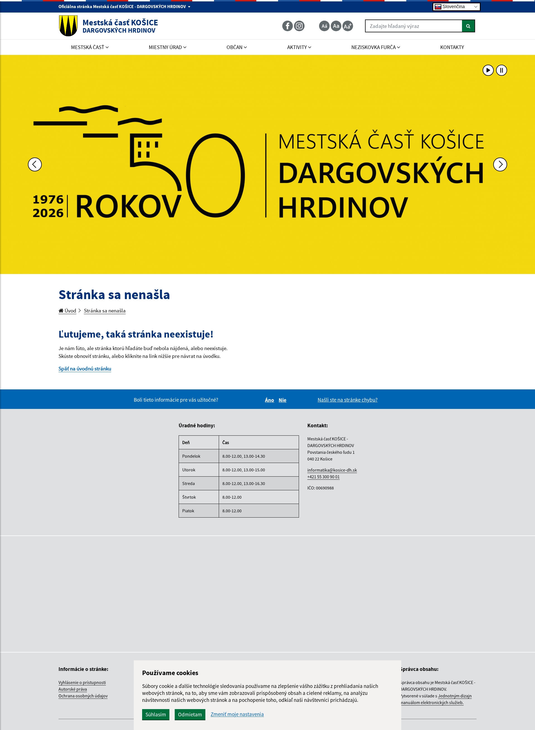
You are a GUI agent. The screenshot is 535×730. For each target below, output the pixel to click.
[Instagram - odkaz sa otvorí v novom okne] (300, 26)
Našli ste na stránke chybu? (348, 399)
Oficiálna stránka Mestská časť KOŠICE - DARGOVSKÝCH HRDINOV (123, 6)
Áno (270, 400)
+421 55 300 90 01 (323, 476)
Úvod (70, 310)
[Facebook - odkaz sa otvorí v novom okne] (288, 26)
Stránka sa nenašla (105, 310)
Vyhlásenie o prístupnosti (82, 682)
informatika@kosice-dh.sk (332, 470)
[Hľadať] (468, 26)
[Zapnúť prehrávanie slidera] (488, 70)
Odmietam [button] (190, 714)
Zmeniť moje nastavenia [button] (237, 714)
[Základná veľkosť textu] (336, 26)
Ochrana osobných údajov (83, 696)
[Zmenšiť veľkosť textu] (324, 26)
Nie (283, 400)
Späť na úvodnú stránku (85, 368)
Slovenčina (453, 6)
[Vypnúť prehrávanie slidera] (501, 70)
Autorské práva (73, 689)
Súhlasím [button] (155, 714)
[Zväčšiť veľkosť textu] (347, 26)
